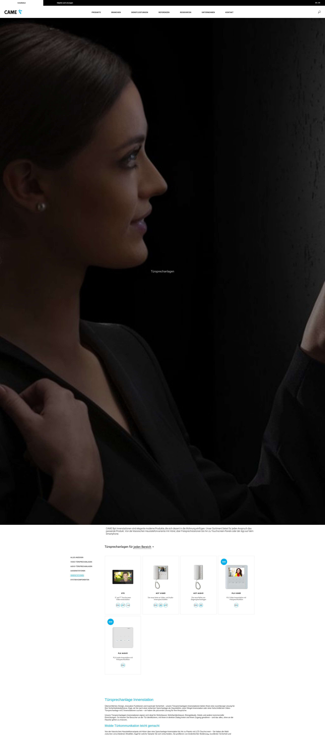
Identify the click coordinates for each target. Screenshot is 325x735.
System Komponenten (79, 580)
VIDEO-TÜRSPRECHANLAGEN (81, 562)
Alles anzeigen (76, 557)
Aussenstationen (77, 571)
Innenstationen (77, 575)
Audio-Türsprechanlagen (81, 566)
